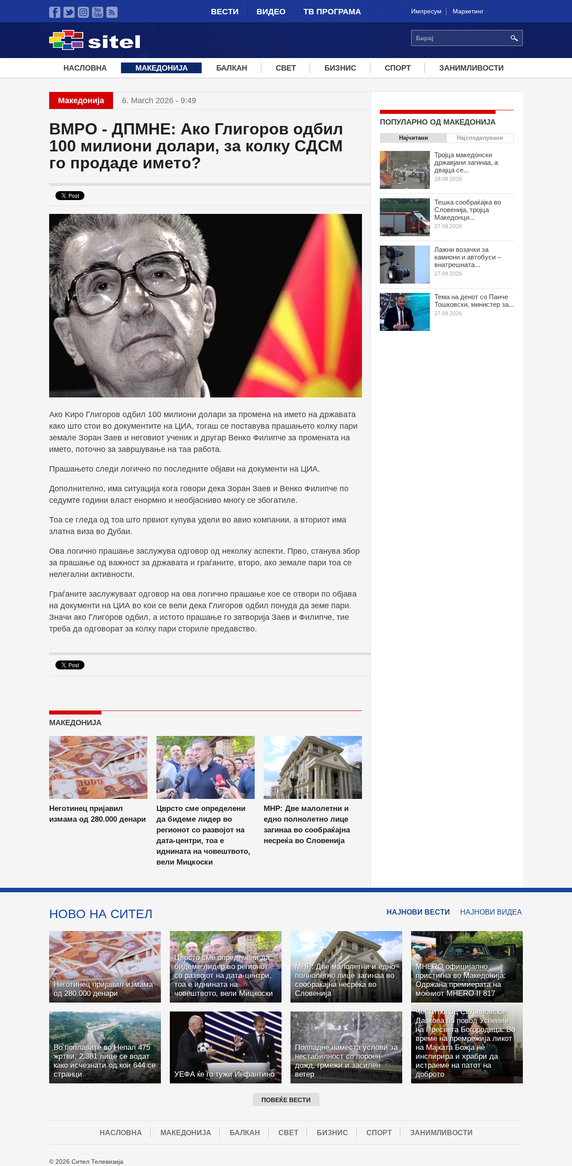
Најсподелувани (480, 137)
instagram (83, 12)
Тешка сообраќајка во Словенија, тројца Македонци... (467, 209)
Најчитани (413, 137)
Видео (271, 11)
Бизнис (340, 68)
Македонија (161, 68)
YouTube (97, 12)
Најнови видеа (491, 912)
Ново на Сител (100, 914)
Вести (225, 11)
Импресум (426, 11)
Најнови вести (418, 912)
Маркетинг (468, 11)
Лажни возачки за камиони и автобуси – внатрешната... (467, 257)
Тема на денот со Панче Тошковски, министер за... (474, 300)
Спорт (398, 68)
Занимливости (471, 68)
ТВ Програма (332, 11)
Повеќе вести (286, 1099)
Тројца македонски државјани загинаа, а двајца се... (466, 162)
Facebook (54, 12)
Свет (286, 68)
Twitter (69, 12)
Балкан (231, 68)
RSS (112, 12)
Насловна (85, 68)
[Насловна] (94, 48)
